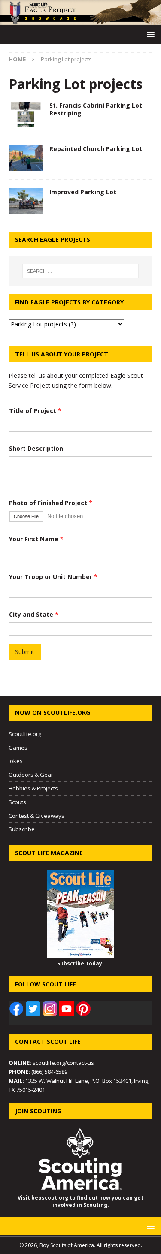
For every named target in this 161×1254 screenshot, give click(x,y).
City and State (33, 614)
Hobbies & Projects (33, 788)
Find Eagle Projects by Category (69, 302)
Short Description (36, 448)
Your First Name (36, 539)
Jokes (16, 761)
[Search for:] (81, 271)
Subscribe (22, 829)
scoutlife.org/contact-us (51, 1063)
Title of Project (35, 410)
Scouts (17, 802)
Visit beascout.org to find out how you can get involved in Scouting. (80, 1201)
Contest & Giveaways (36, 816)
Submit (24, 652)
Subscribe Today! (80, 963)
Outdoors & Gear (31, 774)
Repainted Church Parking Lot (95, 149)
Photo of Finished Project (50, 502)
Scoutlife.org (25, 734)
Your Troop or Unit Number (53, 576)
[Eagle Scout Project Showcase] (80, 20)
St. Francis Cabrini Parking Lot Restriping (95, 109)
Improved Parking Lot (82, 192)
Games (18, 747)
